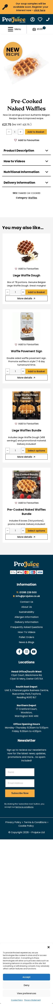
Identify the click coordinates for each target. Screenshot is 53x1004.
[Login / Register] (32, 19)
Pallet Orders (26, 637)
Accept (26, 977)
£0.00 (41, 29)
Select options (36, 450)
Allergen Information (27, 617)
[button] (48, 946)
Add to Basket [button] (36, 292)
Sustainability (26, 612)
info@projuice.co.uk (28, 596)
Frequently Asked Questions (26, 627)
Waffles (32, 197)
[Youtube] (34, 652)
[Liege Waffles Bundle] (26, 405)
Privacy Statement (32, 1000)
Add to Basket (35, 132)
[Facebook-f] (19, 652)
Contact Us (26, 602)
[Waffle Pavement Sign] (26, 326)
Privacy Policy (13, 822)
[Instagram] (26, 652)
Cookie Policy (17, 1000)
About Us (26, 607)
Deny (26, 985)
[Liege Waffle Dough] (26, 250)
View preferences (26, 993)
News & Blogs (26, 642)
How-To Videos (26, 632)
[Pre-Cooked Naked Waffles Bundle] (26, 485)
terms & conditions (24, 807)
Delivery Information (26, 622)
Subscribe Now (19, 793)
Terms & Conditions (35, 822)
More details (24, 298)
